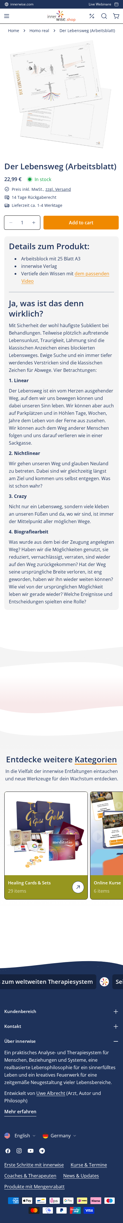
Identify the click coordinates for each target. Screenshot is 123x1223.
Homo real (39, 30)
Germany (61, 1135)
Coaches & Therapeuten (30, 1176)
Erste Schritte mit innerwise (34, 1165)
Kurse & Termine (89, 1165)
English (22, 1135)
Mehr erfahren (20, 1111)
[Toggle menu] (6, 16)
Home (13, 30)
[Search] (104, 16)
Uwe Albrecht (50, 1093)
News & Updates (81, 1176)
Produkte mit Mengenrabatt (34, 1186)
